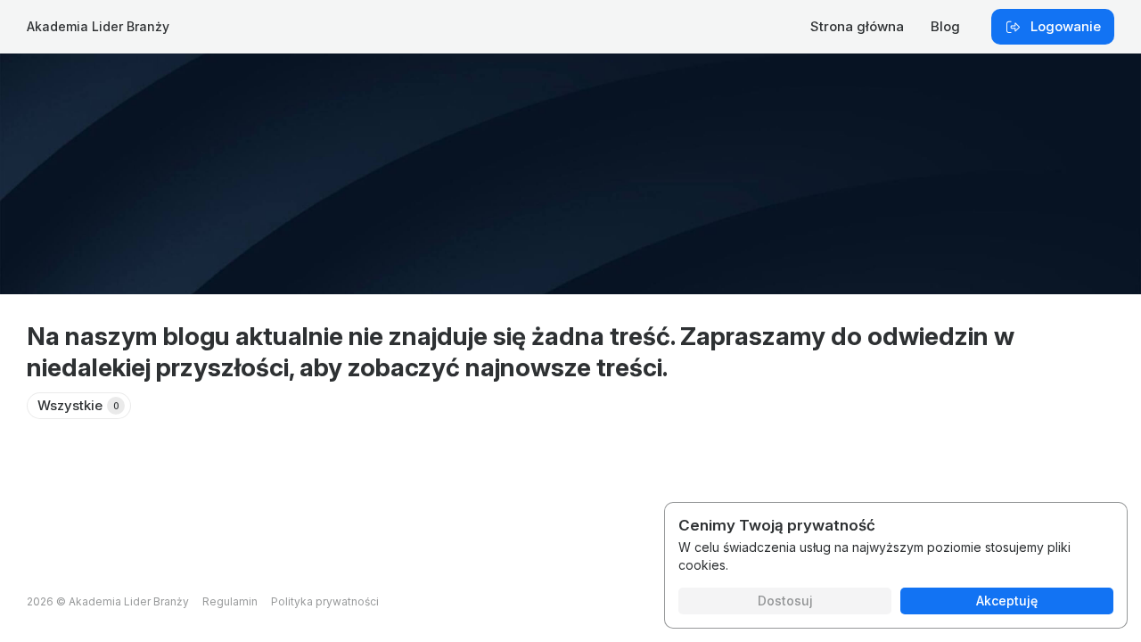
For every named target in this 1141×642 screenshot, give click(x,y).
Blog (945, 26)
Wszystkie (78, 405)
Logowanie (1065, 26)
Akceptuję (1007, 600)
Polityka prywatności (325, 601)
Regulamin (230, 601)
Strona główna (857, 26)
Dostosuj (785, 600)
